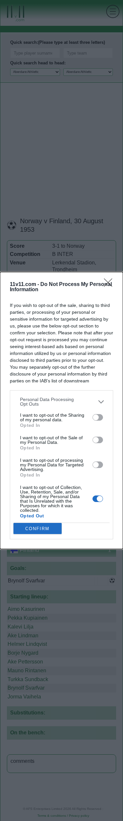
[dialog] (61, 410)
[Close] (110, 284)
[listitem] (61, 401)
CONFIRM (37, 528)
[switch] (97, 417)
